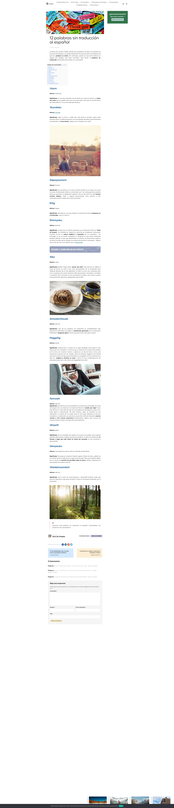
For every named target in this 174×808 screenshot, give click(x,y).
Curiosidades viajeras (84, 536)
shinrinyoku (79, 242)
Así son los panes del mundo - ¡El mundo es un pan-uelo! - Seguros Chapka (75, 566)
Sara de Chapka (58, 536)
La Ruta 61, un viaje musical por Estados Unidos (90, 552)
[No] (172, 806)
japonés (57, 113)
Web (51, 614)
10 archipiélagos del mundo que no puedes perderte (59, 552)
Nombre (52, 607)
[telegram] (71, 544)
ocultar (64, 65)
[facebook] (63, 544)
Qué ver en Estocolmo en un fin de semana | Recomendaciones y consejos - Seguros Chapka (72, 571)
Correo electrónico (81, 607)
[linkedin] (65, 544)
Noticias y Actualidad (96, 536)
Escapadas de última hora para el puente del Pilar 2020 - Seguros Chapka (75, 577)
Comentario (53, 591)
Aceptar (121, 805)
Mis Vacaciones (87, 800)
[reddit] (68, 544)
